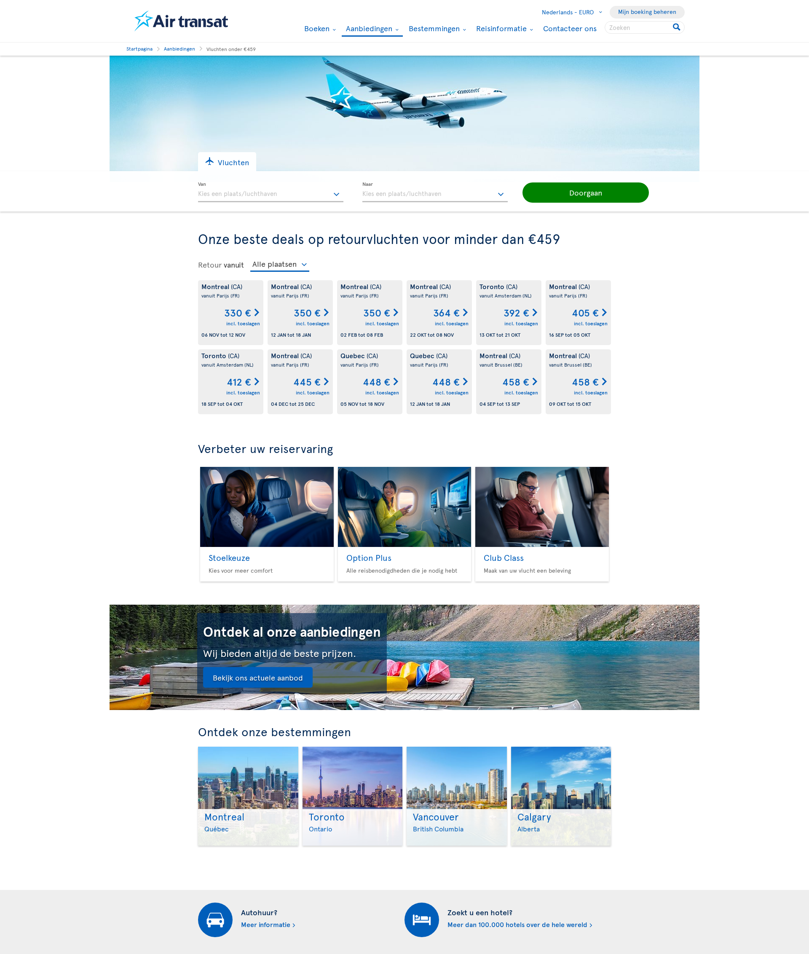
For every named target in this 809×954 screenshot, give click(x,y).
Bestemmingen (433, 28)
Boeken (316, 28)
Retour (210, 265)
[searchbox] (645, 27)
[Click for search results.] (677, 27)
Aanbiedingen (368, 29)
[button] (227, 161)
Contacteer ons (570, 28)
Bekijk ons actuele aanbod (258, 677)
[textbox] (270, 192)
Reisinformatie (500, 28)
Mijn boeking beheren (647, 12)
